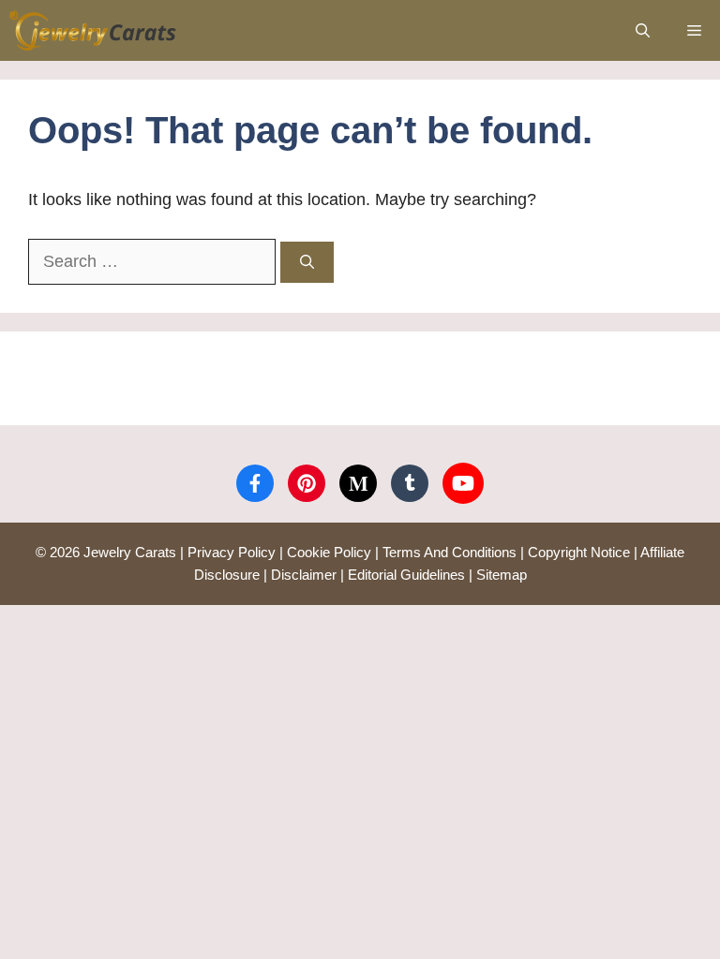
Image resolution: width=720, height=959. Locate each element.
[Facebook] (255, 483)
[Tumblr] (409, 483)
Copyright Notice (579, 552)
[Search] (307, 263)
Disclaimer (304, 575)
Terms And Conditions (449, 552)
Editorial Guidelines (406, 575)
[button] (642, 30)
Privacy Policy (232, 552)
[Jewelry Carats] (93, 30)
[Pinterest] (306, 483)
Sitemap (501, 575)
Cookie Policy (329, 552)
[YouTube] (463, 483)
